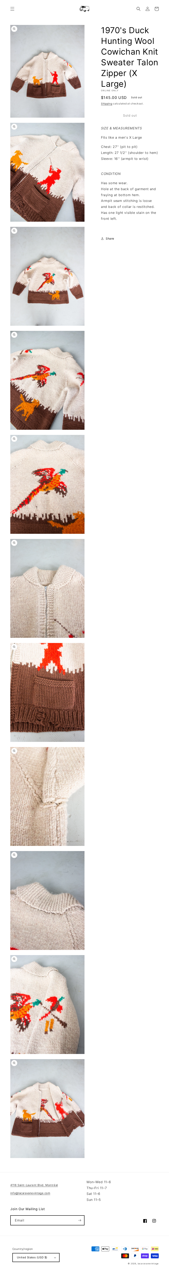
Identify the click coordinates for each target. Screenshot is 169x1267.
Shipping (106, 103)
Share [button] (110, 238)
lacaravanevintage (148, 1263)
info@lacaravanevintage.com (30, 1193)
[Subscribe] (79, 1220)
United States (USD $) (32, 1257)
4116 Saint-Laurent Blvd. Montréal (34, 1185)
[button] (12, 8)
